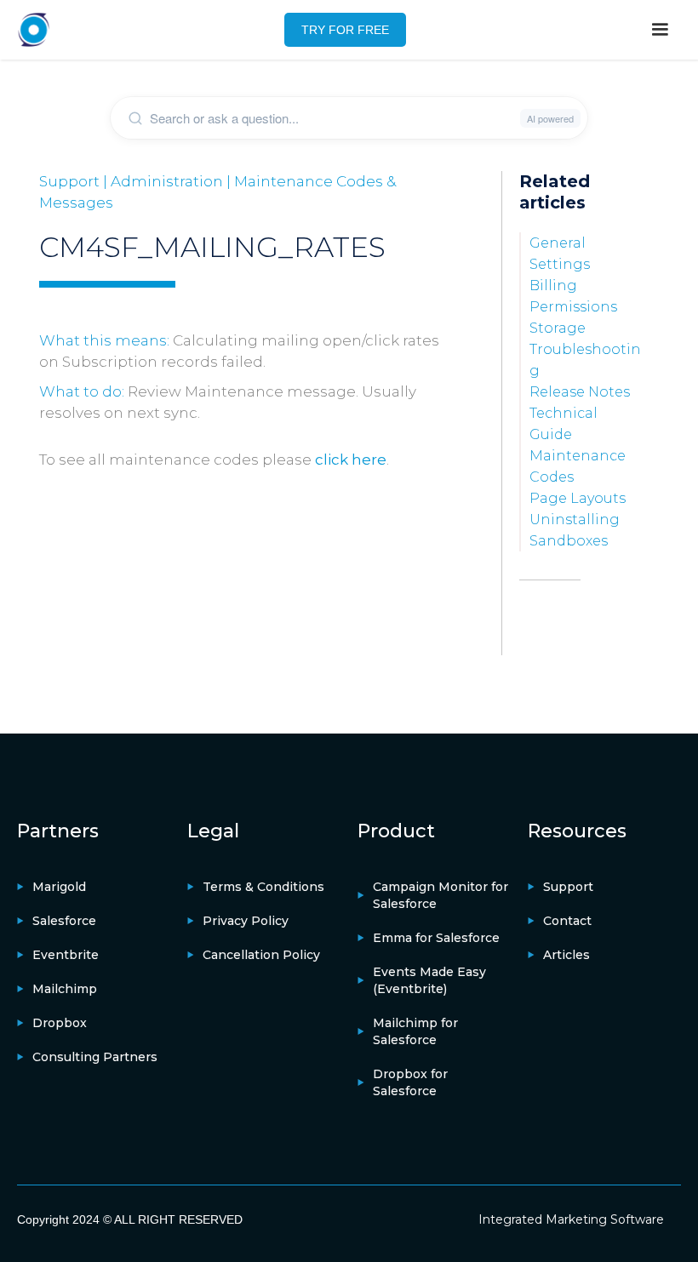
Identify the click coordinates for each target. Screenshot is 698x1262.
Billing (553, 285)
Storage (557, 328)
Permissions (573, 307)
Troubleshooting (585, 360)
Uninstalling (574, 519)
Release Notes (579, 392)
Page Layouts (577, 498)
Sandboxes (568, 541)
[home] (34, 30)
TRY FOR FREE (345, 30)
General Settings (559, 253)
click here (350, 459)
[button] (659, 30)
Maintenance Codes (577, 466)
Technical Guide (563, 424)
